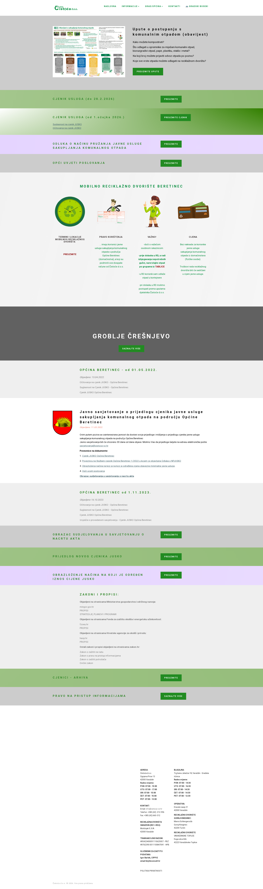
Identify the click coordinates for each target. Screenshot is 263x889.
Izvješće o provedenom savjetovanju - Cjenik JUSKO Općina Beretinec (115, 520)
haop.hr (83, 638)
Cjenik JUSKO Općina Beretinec (96, 392)
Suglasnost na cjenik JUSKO (67, 124)
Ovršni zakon (86, 663)
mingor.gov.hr (87, 606)
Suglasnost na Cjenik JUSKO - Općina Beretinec (104, 387)
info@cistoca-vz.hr (154, 809)
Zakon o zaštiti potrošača (93, 659)
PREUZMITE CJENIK (175, 117)
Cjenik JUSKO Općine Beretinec (98, 455)
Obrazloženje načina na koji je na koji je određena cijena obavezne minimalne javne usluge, (128, 466)
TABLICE (160, 266)
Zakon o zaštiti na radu (91, 652)
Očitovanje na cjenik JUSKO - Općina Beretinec (104, 382)
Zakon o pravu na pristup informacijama (100, 655)
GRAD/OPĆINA (153, 6)
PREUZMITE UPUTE (148, 71)
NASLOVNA (110, 6)
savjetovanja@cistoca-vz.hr (94, 445)
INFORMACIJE (130, 6)
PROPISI (84, 610)
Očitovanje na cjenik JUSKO (67, 128)
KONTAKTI (174, 6)
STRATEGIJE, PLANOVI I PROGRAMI (98, 614)
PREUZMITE (171, 99)
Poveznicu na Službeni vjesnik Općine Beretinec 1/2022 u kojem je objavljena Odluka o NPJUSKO (131, 461)
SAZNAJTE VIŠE (131, 349)
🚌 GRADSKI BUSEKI (197, 6)
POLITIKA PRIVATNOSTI (151, 871)
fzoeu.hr (84, 624)
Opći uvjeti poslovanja (93, 471)
